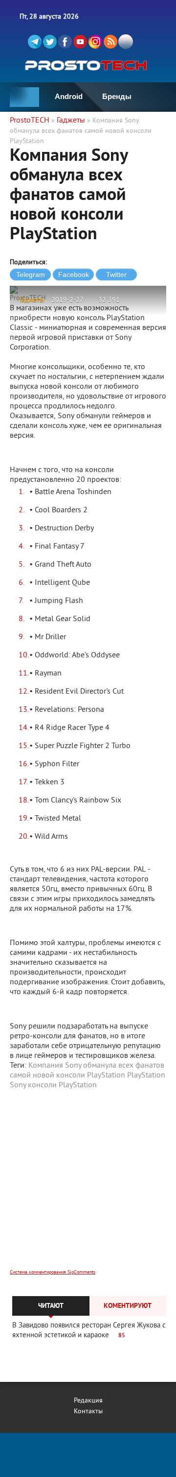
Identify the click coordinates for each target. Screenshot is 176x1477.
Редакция (88, 1401)
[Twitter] (50, 41)
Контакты (88, 1411)
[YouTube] (80, 41)
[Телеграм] (34, 41)
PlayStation (146, 1075)
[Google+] (95, 41)
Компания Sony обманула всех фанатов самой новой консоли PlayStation (87, 1070)
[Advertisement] (88, 1186)
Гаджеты (32, 300)
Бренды (117, 96)
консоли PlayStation (62, 1085)
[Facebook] (65, 41)
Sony (18, 1085)
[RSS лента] (110, 41)
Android (69, 96)
